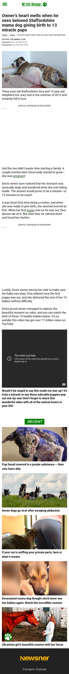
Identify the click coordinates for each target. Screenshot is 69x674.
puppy (31, 210)
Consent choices (34, 669)
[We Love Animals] (34, 4)
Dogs (12, 35)
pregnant (19, 176)
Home (4, 35)
